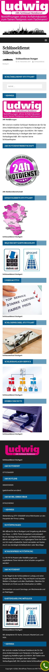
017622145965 (8, 503)
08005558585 (8, 485)
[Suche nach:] (24, 86)
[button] (45, 40)
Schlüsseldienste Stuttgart (27, 58)
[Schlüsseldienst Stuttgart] (24, 20)
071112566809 (8, 472)
